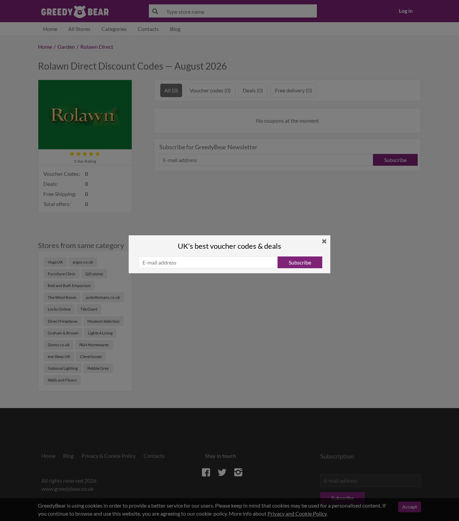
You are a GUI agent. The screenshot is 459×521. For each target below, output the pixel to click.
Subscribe (300, 262)
